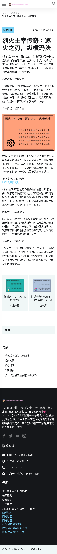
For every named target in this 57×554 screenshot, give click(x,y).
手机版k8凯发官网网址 (17, 356)
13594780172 (14, 467)
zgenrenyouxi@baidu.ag (20, 455)
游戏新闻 (15, 13)
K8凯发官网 (36, 549)
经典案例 (9, 360)
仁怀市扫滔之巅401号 (19, 461)
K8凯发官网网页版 (12, 524)
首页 (4, 13)
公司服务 (9, 370)
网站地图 (7, 513)
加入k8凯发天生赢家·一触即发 (21, 375)
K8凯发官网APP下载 (13, 532)
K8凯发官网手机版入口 (14, 528)
